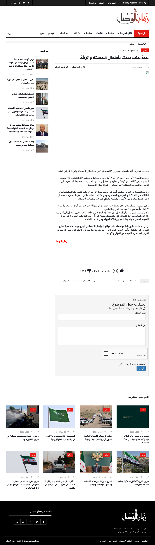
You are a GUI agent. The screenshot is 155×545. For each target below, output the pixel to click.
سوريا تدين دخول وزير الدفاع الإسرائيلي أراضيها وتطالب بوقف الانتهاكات (136, 440)
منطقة (106, 280)
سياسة (111, 33)
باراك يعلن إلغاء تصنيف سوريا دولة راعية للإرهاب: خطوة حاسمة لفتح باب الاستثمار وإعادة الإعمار (20, 128)
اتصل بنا (103, 540)
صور (42, 33)
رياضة (89, 33)
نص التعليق (141, 325)
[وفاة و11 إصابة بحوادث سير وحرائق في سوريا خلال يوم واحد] (22, 427)
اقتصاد (101, 3)
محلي (131, 43)
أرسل (141, 368)
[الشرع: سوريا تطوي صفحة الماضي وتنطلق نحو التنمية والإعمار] (96, 472)
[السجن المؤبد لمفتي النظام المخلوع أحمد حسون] (42, 103)
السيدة (66, 280)
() (116, 270)
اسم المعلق (140, 312)
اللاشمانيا (86, 280)
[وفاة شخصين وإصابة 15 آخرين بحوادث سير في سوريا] (42, 151)
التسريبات (111, 3)
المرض (116, 280)
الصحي (97, 280)
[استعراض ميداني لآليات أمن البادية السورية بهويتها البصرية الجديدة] (96, 427)
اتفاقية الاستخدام (125, 540)
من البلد (77, 33)
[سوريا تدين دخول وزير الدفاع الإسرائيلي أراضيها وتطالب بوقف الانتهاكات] (133, 427)
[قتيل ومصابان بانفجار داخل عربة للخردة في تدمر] (42, 89)
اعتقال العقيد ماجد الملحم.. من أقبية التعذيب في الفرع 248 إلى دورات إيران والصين (60, 485)
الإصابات (132, 280)
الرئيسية (141, 33)
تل (123, 280)
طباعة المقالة (60, 67)
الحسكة (75, 280)
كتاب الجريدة (126, 33)
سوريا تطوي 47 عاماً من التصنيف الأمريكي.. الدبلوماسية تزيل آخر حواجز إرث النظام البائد (21, 112)
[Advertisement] (53, 17)
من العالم (64, 33)
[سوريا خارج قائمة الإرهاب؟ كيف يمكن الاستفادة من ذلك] (133, 472)
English (92, 3)
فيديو (51, 33)
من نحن (136, 540)
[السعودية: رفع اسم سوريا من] (59, 427)
